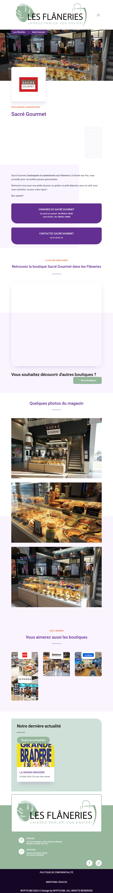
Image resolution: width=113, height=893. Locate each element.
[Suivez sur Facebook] (89, 863)
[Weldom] (56, 664)
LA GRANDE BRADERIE (32, 772)
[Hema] (24, 664)
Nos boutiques (88, 380)
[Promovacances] (88, 664)
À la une (35, 776)
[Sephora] (24, 688)
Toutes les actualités (33, 740)
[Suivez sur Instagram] (99, 863)
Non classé (45, 776)
